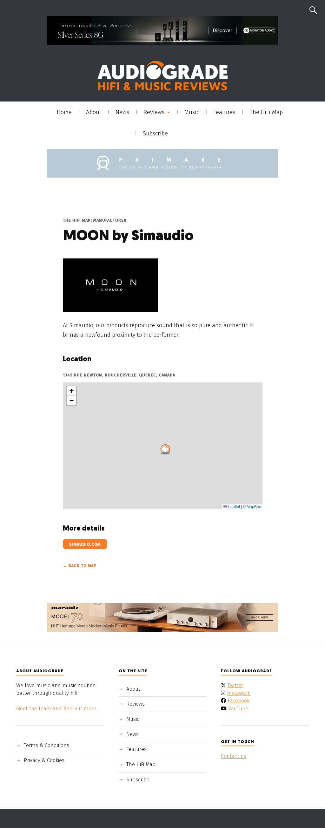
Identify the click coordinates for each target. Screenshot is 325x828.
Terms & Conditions (46, 745)
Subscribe (155, 133)
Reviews (153, 112)
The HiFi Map (266, 112)
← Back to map (79, 565)
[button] (165, 448)
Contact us (233, 756)
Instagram (239, 693)
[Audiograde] (162, 75)
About (93, 112)
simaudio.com (85, 544)
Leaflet (233, 506)
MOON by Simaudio (128, 237)
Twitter (235, 685)
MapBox (254, 506)
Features (224, 112)
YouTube (238, 709)
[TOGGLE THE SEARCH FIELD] (313, 10)
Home (64, 112)
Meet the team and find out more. (56, 709)
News (122, 112)
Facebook (238, 701)
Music (191, 112)
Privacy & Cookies (44, 760)
